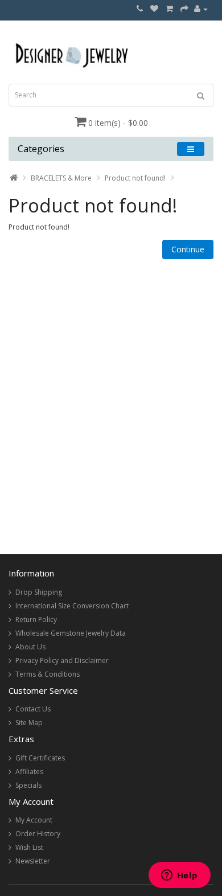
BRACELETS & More (61, 178)
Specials (28, 785)
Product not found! (135, 178)
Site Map (29, 722)
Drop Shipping (38, 592)
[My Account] (201, 9)
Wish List (29, 847)
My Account (33, 820)
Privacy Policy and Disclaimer (62, 660)
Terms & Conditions (47, 674)
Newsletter (32, 861)
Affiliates (29, 771)
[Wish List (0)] (154, 9)
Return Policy (36, 619)
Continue (187, 249)
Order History (37, 833)
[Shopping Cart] (169, 9)
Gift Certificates (40, 758)
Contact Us (33, 709)
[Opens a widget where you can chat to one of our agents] (179, 876)
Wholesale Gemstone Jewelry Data (70, 633)
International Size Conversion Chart (72, 606)
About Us (30, 647)
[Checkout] (184, 9)
